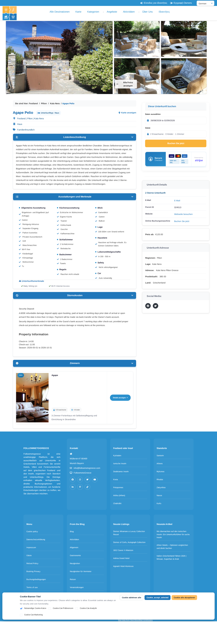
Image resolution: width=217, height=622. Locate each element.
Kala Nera (55, 103)
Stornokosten (75, 295)
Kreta (115, 479)
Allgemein (74, 547)
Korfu (159, 503)
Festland (33, 103)
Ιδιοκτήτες (164, 11)
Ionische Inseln (119, 463)
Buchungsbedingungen (36, 579)
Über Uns (147, 11)
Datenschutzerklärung (35, 539)
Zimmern (75, 363)
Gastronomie (75, 555)
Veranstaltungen (77, 587)
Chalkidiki (117, 503)
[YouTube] (95, 479)
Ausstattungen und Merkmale (74, 196)
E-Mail (177, 200)
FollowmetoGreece (82, 473)
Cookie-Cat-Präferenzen (63, 608)
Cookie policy (32, 531)
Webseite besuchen (183, 214)
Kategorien (93, 11)
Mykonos (160, 471)
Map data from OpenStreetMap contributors (135, 620)
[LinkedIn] (72, 487)
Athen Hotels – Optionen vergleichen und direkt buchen (172, 546)
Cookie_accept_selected (157, 597)
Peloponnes (118, 487)
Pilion (44, 103)
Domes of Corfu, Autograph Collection (129, 542)
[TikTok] (87, 487)
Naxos (159, 495)
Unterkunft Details (157, 184)
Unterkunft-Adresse (158, 247)
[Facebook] (72, 479)
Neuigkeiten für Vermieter (80, 571)
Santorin (160, 455)
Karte (78, 11)
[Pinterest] (80, 487)
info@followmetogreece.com (87, 468)
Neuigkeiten (75, 563)
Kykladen (117, 455)
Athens (160, 463)
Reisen (73, 579)
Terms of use (32, 587)
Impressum (31, 547)
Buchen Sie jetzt (175, 143)
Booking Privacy (33, 571)
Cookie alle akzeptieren (184, 597)
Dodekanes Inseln (121, 471)
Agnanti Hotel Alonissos (123, 566)
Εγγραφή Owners (183, 3)
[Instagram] (80, 479)
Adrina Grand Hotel (121, 558)
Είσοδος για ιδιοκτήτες (155, 3)
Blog (72, 531)
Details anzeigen (119, 398)
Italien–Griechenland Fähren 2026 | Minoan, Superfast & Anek (171, 557)
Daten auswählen (153, 114)
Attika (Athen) (119, 495)
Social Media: (154, 296)
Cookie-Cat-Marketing (33, 615)
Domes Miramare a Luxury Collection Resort (129, 533)
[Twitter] (87, 479)
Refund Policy (32, 563)
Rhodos (160, 479)
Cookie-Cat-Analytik (88, 608)
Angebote (112, 11)
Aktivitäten (129, 11)
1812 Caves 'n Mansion (123, 550)
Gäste (147, 128)
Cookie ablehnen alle (131, 597)
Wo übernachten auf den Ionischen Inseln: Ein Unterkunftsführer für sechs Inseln (173, 534)
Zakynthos (161, 487)
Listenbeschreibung (74, 137)
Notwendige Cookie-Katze (35, 608)
